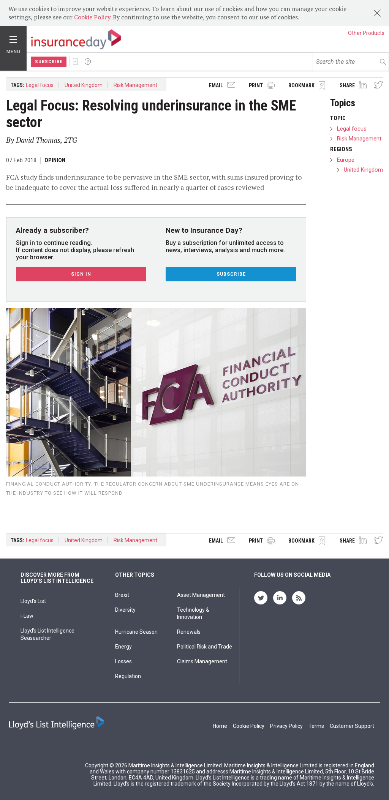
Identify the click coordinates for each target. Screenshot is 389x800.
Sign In (76, 61)
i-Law (27, 616)
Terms (316, 726)
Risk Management (135, 85)
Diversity (125, 610)
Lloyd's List (33, 601)
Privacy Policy (286, 726)
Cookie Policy (92, 17)
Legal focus (40, 85)
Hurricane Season (136, 632)
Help (88, 61)
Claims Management (202, 661)
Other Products (366, 33)
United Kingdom (84, 85)
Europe (345, 159)
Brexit (122, 595)
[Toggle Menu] (13, 37)
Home (220, 726)
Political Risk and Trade (204, 647)
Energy (123, 647)
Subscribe (49, 61)
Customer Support (352, 726)
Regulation (128, 676)
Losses (123, 661)
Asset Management (201, 595)
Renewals (189, 632)
